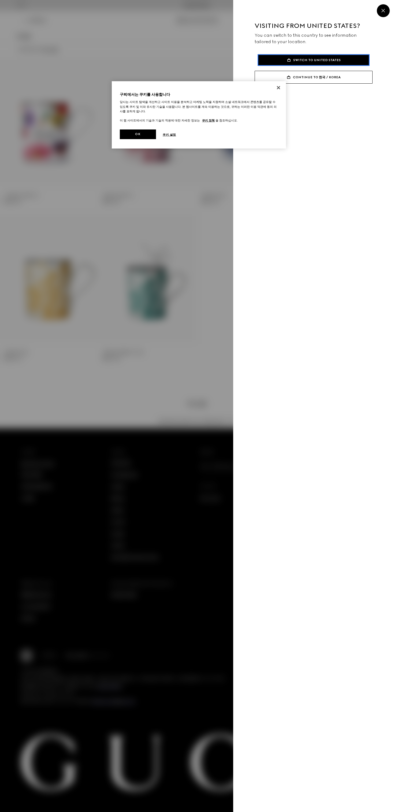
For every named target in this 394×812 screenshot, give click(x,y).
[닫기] (278, 88)
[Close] (383, 10)
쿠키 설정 (169, 134)
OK (137, 134)
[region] (199, 115)
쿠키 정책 (208, 120)
